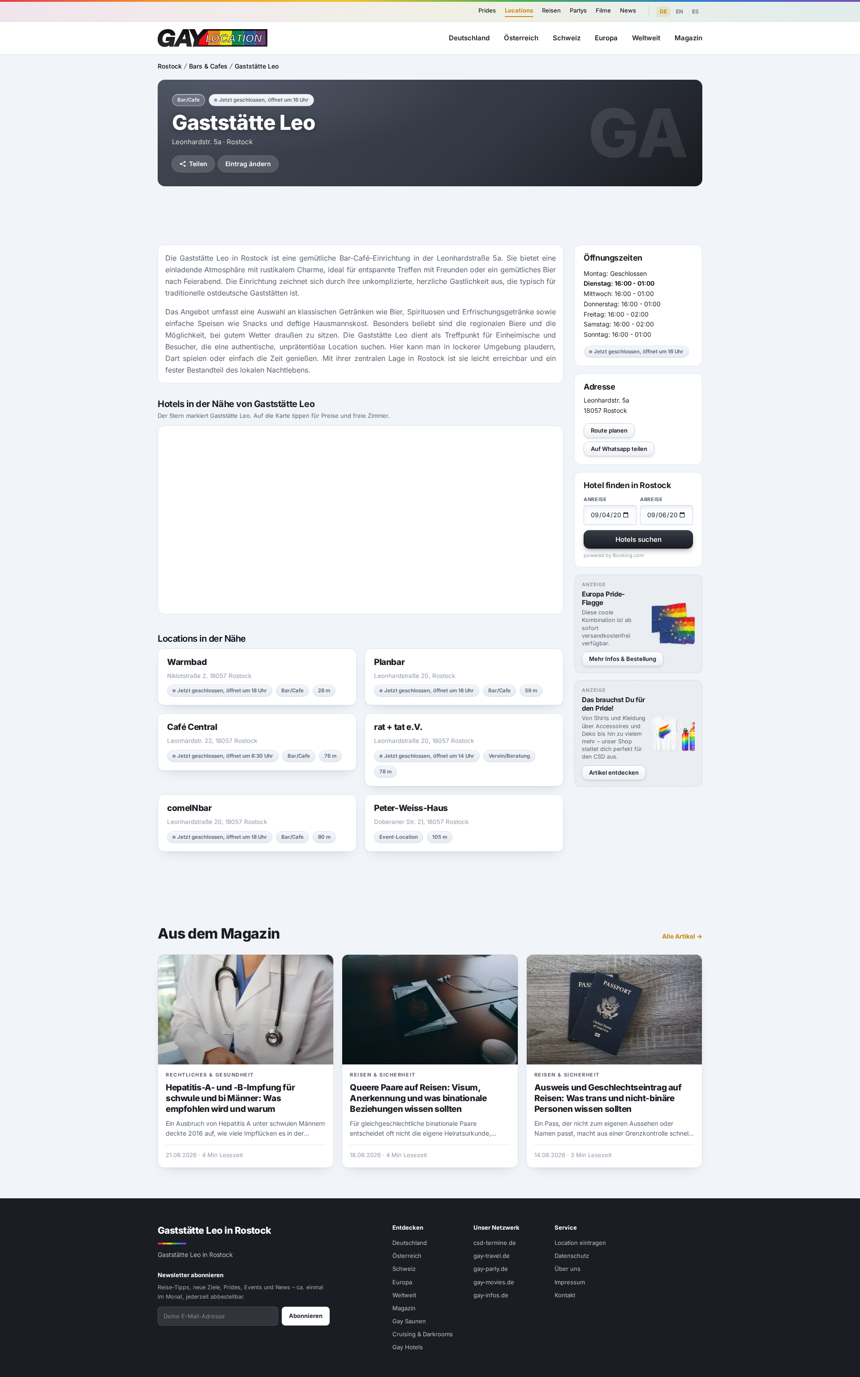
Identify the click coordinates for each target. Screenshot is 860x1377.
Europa (606, 38)
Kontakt (565, 1295)
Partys (578, 10)
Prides (487, 10)
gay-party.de (490, 1268)
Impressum (570, 1282)
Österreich (521, 38)
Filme (603, 10)
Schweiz (566, 38)
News (628, 10)
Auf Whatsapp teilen (619, 448)
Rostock (170, 66)
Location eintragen (580, 1242)
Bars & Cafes (208, 66)
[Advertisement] (813, 688)
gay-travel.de (491, 1255)
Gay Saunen (409, 1321)
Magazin (688, 38)
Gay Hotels (407, 1347)
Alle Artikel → (682, 936)
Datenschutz (572, 1255)
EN (679, 11)
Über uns (567, 1268)
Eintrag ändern (248, 163)
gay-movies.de (493, 1282)
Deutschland (469, 38)
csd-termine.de (494, 1242)
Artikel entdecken (614, 772)
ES (695, 11)
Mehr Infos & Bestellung (622, 658)
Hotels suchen (638, 539)
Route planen (609, 430)
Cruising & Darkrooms (422, 1334)
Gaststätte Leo (257, 66)
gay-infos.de (490, 1295)
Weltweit (646, 38)
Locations (519, 10)
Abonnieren (305, 1315)
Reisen (551, 10)
